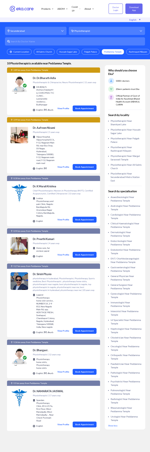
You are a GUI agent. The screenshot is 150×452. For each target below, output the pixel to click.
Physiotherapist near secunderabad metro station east (125, 177)
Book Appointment (84, 108)
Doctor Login (115, 8)
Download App (134, 8)
